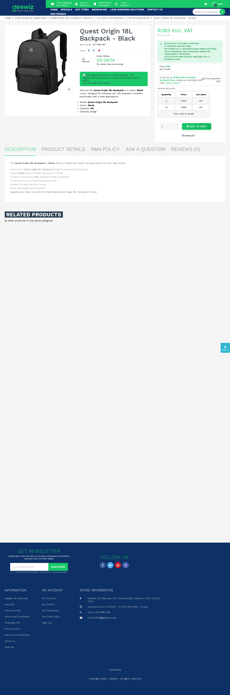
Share (88, 50)
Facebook (103, 565)
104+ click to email (184, 113)
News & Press (13, 610)
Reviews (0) (185, 149)
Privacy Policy (12, 628)
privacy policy (60, 572)
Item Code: (86, 44)
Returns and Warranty (17, 634)
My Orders (48, 604)
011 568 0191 (103, 612)
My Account (49, 598)
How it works (173, 82)
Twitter (110, 565)
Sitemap (9, 647)
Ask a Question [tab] (145, 149)
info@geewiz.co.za (105, 617)
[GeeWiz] (23, 8)
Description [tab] (20, 149)
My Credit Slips (51, 616)
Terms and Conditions (17, 616)
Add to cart (198, 126)
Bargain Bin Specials (16, 598)
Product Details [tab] (63, 149)
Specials (9, 604)
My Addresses (50, 610)
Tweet (94, 50)
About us (10, 641)
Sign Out (47, 622)
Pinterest (99, 50)
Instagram (126, 565)
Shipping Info (12, 622)
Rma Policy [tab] (105, 149)
